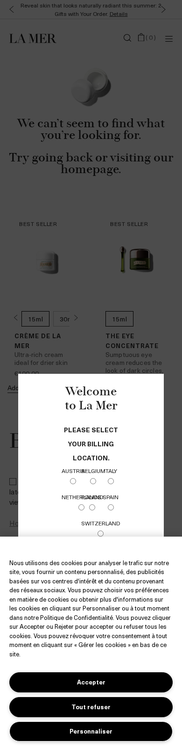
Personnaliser (91, 731)
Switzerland (100, 523)
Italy (110, 470)
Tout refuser (91, 706)
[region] (91, 643)
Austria (73, 470)
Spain (111, 497)
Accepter (91, 681)
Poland (92, 497)
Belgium (93, 470)
